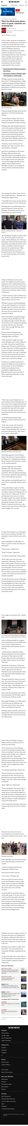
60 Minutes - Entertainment (9, 19)
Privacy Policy (5, 1062)
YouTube (3, 1047)
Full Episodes (14, 5)
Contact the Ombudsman (8, 1108)
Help (2, 1103)
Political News (5, 1033)
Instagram (4, 1052)
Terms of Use (4, 1069)
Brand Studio (4, 1086)
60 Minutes (4, 5)
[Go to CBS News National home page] (14, 2)
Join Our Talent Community (8, 1101)
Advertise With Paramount (8, 1098)
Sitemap (3, 1089)
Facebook (4, 1050)
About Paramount (6, 1096)
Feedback (4, 1106)
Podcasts (3, 1081)
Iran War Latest (5, 1035)
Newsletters (4, 1079)
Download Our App (6, 1084)
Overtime (21, 5)
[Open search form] (26, 1)
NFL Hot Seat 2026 (6, 1038)
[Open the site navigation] (5, 1)
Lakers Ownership (6, 1040)
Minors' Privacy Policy (7, 1072)
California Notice (5, 1064)
